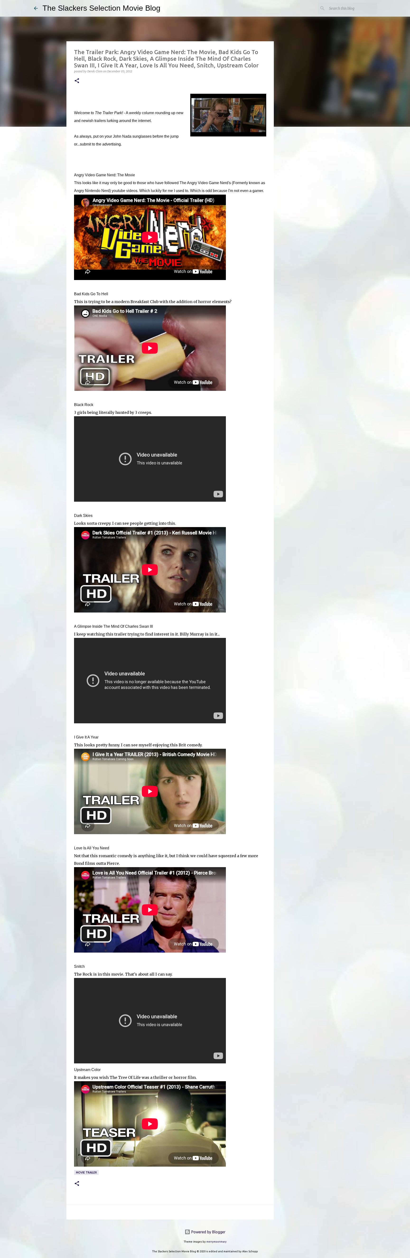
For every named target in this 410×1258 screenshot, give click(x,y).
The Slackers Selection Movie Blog (101, 8)
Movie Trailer (86, 1172)
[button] (77, 81)
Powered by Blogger (207, 1232)
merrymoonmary (216, 1241)
